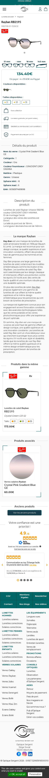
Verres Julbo (8, 681)
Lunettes (31, 671)
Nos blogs (24, 604)
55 (26, 102)
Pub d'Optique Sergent (33, 712)
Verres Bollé (7, 698)
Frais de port (32, 696)
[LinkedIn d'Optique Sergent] (30, 754)
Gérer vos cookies (35, 717)
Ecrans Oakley (8, 709)
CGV (8, 596)
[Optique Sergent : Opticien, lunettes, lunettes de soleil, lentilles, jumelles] (24, 9)
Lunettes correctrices (12, 623)
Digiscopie (31, 624)
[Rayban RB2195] (22, 401)
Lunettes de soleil (7, 17)
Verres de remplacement (34, 648)
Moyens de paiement (37, 693)
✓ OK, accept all (17, 774)
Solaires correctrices (11, 627)
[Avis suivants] (47, 565)
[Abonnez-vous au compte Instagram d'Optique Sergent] (24, 754)
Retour (30, 689)
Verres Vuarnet (9, 687)
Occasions (31, 661)
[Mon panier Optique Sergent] (45, 9)
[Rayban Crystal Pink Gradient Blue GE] (22, 471)
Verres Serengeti (10, 693)
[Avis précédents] (2, 565)
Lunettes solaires (10, 619)
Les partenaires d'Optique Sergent (35, 680)
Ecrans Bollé (8, 715)
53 (17, 102)
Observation (32, 675)
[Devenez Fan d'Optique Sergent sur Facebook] (19, 754)
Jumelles (31, 620)
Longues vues (33, 616)
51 (7, 102)
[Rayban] (13, 376)
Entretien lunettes (35, 643)
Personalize (35, 774)
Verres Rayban (9, 676)
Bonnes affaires (34, 657)
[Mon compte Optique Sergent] (40, 9)
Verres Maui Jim (9, 704)
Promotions (34, 653)
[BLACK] (8, 89)
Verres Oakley (8, 670)
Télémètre (31, 628)
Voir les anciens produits (24, 513)
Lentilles (30, 635)
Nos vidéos (41, 604)
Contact (8, 604)
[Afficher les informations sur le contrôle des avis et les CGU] (40, 546)
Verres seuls (32, 632)
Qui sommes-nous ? (36, 707)
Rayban (20, 17)
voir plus (32, 565)
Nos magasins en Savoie (35, 701)
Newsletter (41, 596)
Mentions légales (24, 596)
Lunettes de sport (35, 639)
